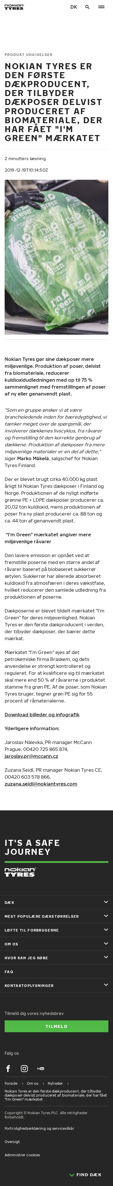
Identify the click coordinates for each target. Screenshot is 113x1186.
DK (73, 7)
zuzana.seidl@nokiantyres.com (41, 784)
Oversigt (12, 1142)
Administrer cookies (22, 1155)
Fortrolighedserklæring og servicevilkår (39, 1128)
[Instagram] (24, 1069)
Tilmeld (56, 1026)
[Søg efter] (87, 7)
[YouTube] (40, 1069)
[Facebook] (8, 1069)
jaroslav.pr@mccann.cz (31, 756)
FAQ (9, 972)
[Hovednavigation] (101, 7)
